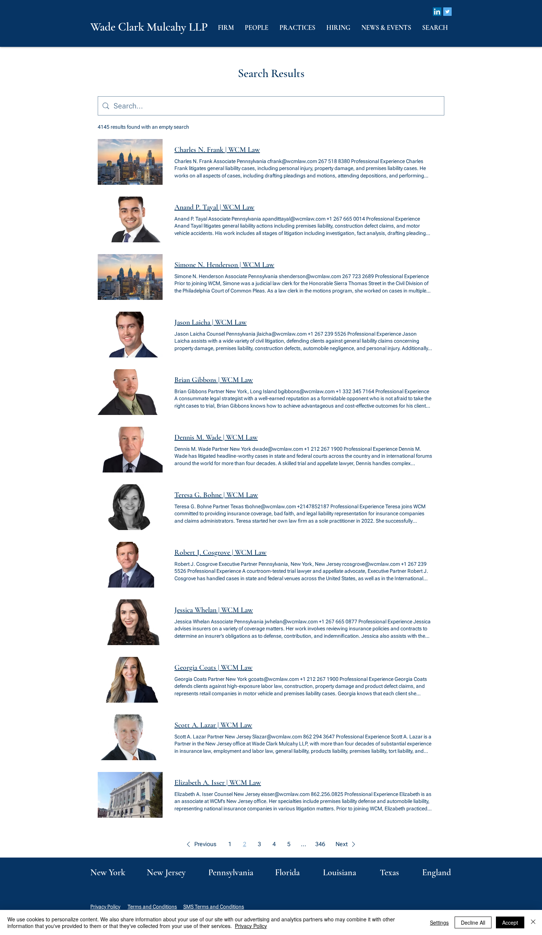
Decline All (473, 922)
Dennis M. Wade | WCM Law (216, 437)
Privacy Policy (105, 907)
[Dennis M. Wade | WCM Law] (130, 449)
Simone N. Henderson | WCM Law (224, 264)
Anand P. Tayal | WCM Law (214, 207)
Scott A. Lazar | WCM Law (213, 725)
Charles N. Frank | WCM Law (217, 149)
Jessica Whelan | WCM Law (213, 610)
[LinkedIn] (437, 11)
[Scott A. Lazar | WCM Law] (130, 737)
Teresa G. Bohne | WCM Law (216, 495)
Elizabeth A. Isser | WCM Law (217, 782)
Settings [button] (439, 922)
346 (320, 844)
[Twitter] (447, 11)
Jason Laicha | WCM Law (210, 322)
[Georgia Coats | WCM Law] (130, 680)
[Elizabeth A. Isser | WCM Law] (130, 795)
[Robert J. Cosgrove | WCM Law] (130, 565)
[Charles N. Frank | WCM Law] (130, 162)
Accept (510, 922)
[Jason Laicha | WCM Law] (130, 334)
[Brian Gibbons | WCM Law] (130, 392)
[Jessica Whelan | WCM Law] (130, 622)
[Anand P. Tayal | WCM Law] (130, 219)
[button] (200, 844)
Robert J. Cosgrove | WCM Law (220, 552)
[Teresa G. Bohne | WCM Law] (130, 507)
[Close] (533, 922)
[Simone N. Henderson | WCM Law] (130, 277)
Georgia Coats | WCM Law (213, 667)
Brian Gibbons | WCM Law (213, 379)
